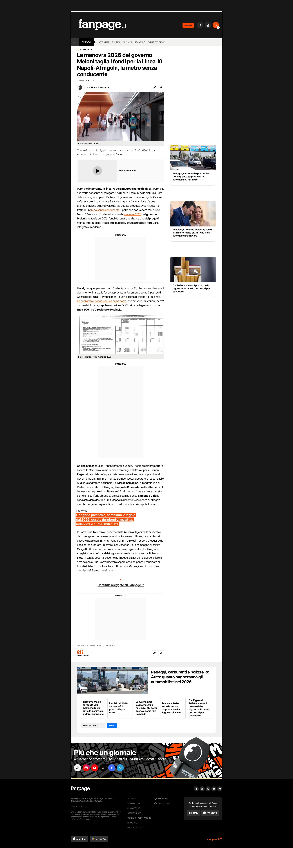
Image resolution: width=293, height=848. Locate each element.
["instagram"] (86, 767)
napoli (86, 41)
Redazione (132, 823)
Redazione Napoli (100, 87)
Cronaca (127, 42)
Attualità (104, 42)
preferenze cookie (136, 828)
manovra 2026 (132, 214)
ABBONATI (188, 25)
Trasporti (140, 42)
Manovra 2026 (86, 49)
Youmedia (132, 798)
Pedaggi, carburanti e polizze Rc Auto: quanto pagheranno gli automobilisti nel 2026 (180, 677)
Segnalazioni (133, 803)
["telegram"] (120, 767)
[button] (161, 87)
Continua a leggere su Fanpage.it (121, 585)
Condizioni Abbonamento (139, 818)
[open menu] (75, 42)
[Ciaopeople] (214, 839)
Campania (91, 645)
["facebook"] (111, 767)
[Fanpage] (81, 788)
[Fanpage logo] (99, 25)
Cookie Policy (134, 813)
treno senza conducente (104, 210)
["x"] (103, 767)
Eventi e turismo (156, 42)
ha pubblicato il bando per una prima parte (101, 301)
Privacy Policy (134, 808)
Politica (116, 42)
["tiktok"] (77, 767)
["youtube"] (94, 767)
